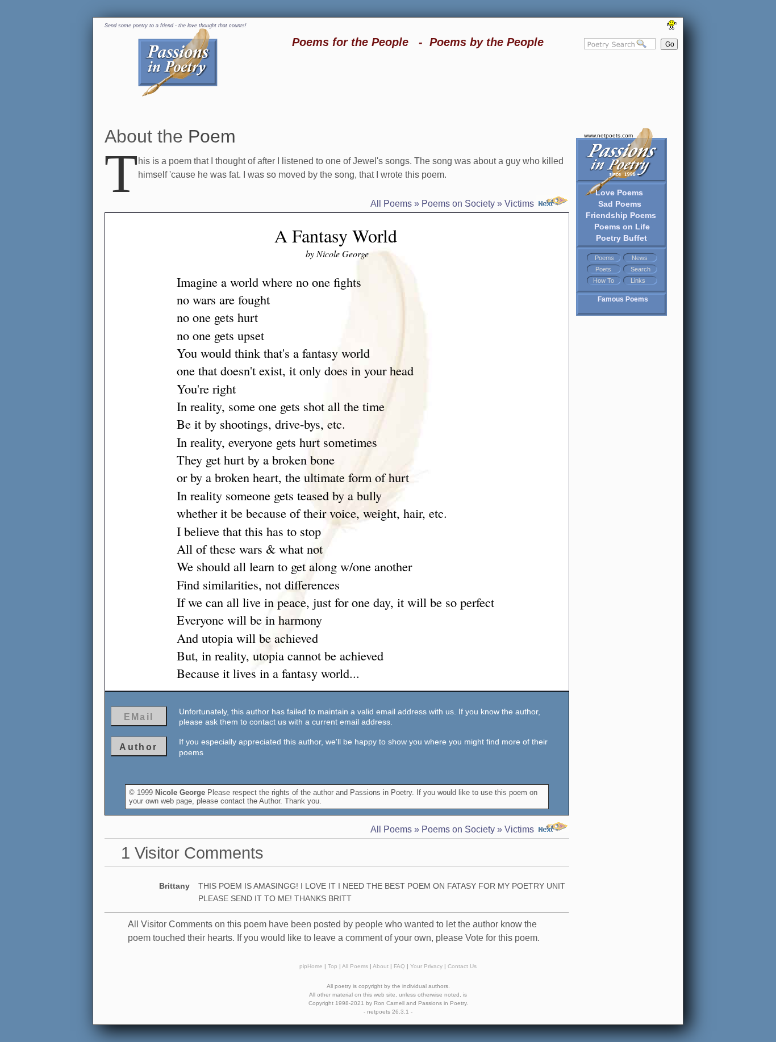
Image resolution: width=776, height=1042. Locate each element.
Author (138, 747)
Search (640, 269)
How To (603, 280)
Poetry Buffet (621, 237)
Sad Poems (619, 203)
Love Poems (619, 192)
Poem (212, 136)
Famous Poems (623, 299)
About (381, 966)
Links (638, 280)
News (640, 257)
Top (332, 966)
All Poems (391, 203)
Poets (603, 269)
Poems (604, 257)
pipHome (311, 966)
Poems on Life (622, 226)
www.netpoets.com (608, 135)
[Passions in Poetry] (178, 94)
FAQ (399, 966)
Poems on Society (458, 203)
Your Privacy (426, 966)
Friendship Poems (621, 215)
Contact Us (462, 966)
